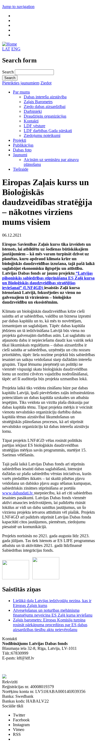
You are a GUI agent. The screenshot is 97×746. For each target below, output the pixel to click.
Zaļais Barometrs (38, 101)
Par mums (21, 92)
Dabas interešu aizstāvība (45, 97)
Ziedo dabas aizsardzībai (44, 106)
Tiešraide (20, 169)
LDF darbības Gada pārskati (48, 130)
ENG (15, 49)
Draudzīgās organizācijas (45, 116)
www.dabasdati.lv (18, 493)
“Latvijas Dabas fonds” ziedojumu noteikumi (40, 667)
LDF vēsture (34, 126)
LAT (6, 49)
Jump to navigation (18, 6)
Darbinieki (33, 111)
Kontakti (31, 121)
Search (8, 72)
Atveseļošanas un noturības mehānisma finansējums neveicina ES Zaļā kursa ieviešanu (52, 612)
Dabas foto (22, 150)
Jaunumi (20, 154)
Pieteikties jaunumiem (20, 83)
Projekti (19, 140)
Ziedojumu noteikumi (42, 135)
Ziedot (45, 83)
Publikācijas (23, 145)
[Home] (9, 44)
